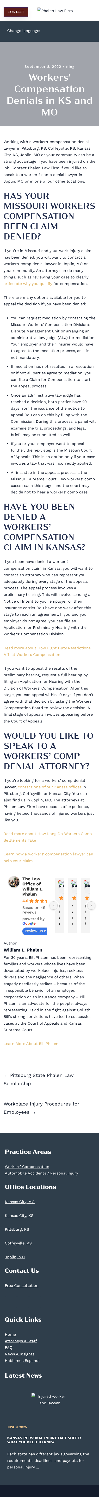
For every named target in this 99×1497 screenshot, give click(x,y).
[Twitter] (23, 1302)
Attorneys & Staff (21, 1341)
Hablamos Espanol (22, 1360)
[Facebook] (11, 1302)
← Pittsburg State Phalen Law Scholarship (39, 1079)
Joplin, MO (15, 1257)
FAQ (8, 1347)
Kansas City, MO (20, 1201)
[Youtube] (35, 1302)
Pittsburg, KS (17, 1229)
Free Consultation (21, 1285)
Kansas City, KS (19, 1215)
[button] (88, 12)
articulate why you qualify (28, 283)
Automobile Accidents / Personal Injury (41, 1173)
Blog (70, 67)
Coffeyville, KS (18, 1243)
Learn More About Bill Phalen (31, 1043)
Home (10, 1334)
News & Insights (19, 1354)
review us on (37, 931)
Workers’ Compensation (27, 1166)
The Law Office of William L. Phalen (32, 886)
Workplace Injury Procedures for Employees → (41, 1108)
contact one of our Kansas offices (49, 787)
